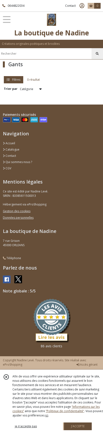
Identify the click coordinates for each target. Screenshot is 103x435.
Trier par (10, 89)
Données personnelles (18, 218)
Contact (70, 6)
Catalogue (12, 149)
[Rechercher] (97, 53)
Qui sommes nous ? (18, 162)
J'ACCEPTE (78, 426)
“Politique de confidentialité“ (65, 411)
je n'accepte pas (26, 426)
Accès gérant (88, 364)
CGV (8, 168)
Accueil (10, 143)
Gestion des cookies (16, 211)
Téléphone (13, 258)
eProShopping (12, 364)
